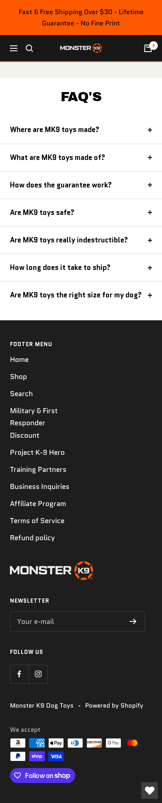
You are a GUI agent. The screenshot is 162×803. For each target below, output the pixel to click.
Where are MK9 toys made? (54, 130)
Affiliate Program (38, 504)
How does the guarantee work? (61, 185)
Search (21, 394)
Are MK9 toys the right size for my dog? (76, 295)
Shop (18, 377)
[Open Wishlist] (149, 790)
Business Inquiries (39, 486)
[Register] (133, 621)
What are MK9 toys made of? (57, 157)
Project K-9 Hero (37, 452)
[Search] (29, 48)
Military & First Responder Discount (34, 423)
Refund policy (32, 538)
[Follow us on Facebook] (19, 674)
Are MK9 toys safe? (42, 212)
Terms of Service (37, 521)
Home (19, 359)
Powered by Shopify (114, 705)
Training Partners (38, 469)
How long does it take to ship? (60, 267)
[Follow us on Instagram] (38, 674)
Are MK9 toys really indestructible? (69, 240)
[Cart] (148, 48)
